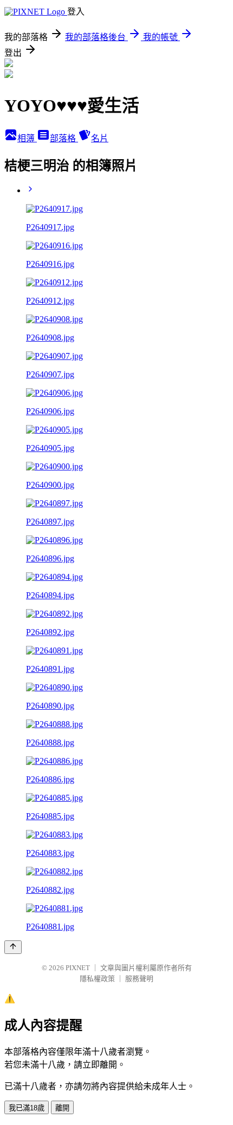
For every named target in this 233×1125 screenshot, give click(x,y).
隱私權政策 (97, 978)
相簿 (27, 138)
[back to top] (13, 947)
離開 (62, 1108)
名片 (99, 138)
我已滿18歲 (26, 1108)
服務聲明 (139, 978)
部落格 (64, 138)
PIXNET (78, 968)
